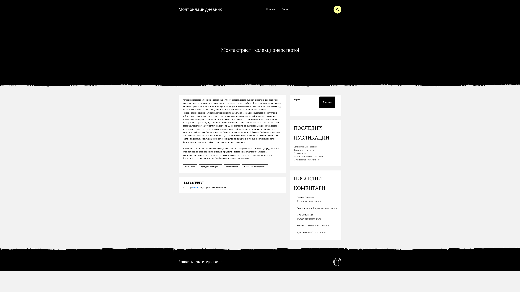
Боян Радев (190, 167)
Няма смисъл (300, 153)
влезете (195, 187)
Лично (285, 9)
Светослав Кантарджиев (255, 167)
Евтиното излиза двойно (305, 146)
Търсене (297, 99)
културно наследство (210, 167)
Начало (270, 9)
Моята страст (232, 167)
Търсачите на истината (304, 150)
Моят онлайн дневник (200, 9)
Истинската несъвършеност (306, 159)
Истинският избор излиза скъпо (308, 156)
